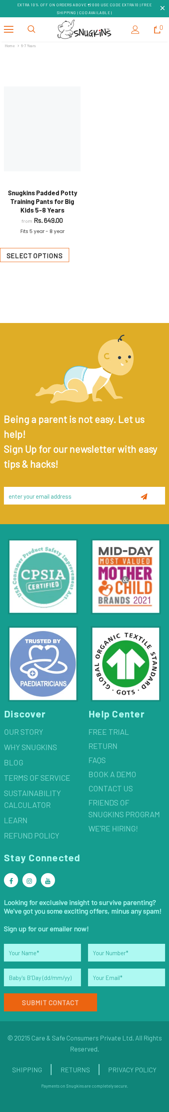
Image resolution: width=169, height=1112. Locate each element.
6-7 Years (28, 45)
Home (10, 45)
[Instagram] (29, 880)
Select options (35, 255)
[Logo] (84, 29)
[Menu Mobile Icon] (8, 29)
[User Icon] (135, 30)
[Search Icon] (31, 29)
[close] (162, 9)
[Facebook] (11, 880)
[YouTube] (48, 880)
